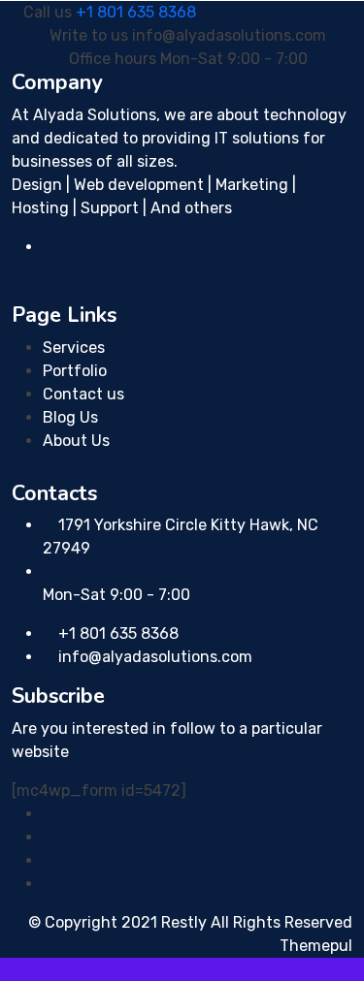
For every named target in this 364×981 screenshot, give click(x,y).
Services (74, 347)
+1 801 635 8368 (136, 12)
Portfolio (75, 371)
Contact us (83, 394)
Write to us (89, 35)
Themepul (316, 945)
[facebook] (48, 814)
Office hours (112, 58)
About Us (76, 440)
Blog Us (70, 417)
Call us (47, 12)
